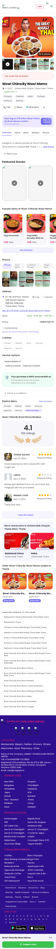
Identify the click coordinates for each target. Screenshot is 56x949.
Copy (37, 297)
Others (13, 922)
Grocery (37, 744)
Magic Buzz (47, 266)
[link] (13, 229)
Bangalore (9, 785)
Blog (43, 887)
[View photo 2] (19, 64)
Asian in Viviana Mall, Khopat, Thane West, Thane (24, 638)
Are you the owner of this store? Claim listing (20, 332)
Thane (31, 799)
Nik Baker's (9, 863)
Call (50, 937)
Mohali (7, 796)
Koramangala (10, 818)
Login (40, 6)
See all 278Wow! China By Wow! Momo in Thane (26, 310)
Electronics (7, 748)
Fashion (28, 744)
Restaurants (7, 744)
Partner (26, 897)
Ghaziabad (9, 789)
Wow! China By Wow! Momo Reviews (19, 680)
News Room (10, 887)
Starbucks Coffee (12, 873)
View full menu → (46, 401)
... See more (47, 146)
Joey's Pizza (9, 877)
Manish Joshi (21, 495)
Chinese (7, 343)
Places (18, 897)
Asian (28, 343)
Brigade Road (34, 818)
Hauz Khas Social (35, 881)
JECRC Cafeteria (35, 870)
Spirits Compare (22, 892)
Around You (33, 887)
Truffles (8, 855)
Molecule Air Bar (11, 866)
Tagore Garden (35, 844)
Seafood (7, 348)
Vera (32, 901)
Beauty (19, 744)
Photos (7, 265)
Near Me (9, 892)
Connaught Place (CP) (38, 840)
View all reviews (26, 515)
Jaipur (7, 792)
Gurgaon (32, 781)
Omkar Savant (22, 454)
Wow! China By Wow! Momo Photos (18, 668)
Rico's (30, 877)
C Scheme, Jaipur (36, 833)
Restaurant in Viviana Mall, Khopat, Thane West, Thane (26, 617)
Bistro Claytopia (35, 855)
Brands (35, 897)
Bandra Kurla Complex (14, 836)
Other (36, 748)
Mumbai (31, 796)
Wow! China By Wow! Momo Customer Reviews (23, 686)
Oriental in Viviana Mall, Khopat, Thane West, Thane (25, 632)
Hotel (17, 748)
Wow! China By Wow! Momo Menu (18, 696)
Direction (49, 297)
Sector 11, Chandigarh (14, 833)
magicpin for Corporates (16, 901)
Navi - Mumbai (11, 799)
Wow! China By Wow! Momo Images (19, 706)
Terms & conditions (16, 393)
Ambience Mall (35, 825)
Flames (31, 863)
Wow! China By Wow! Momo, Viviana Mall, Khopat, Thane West (27, 654)
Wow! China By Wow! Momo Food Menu (20, 701)
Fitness (47, 744)
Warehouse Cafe (36, 866)
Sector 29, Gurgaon (37, 822)
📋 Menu (18, 107)
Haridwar (32, 807)
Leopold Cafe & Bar (37, 873)
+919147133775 (46, 322)
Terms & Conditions (40, 892)
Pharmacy (26, 748)
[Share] (44, 107)
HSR (6, 822)
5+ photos (46, 54)
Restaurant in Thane (12, 622)
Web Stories (10, 906)
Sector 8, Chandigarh (14, 829)
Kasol (6, 807)
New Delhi (8, 781)
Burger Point (33, 859)
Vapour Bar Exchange (14, 870)
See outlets (46, 121)
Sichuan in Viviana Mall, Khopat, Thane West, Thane (25, 643)
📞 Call (6, 107)
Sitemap (9, 897)
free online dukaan (33, 721)
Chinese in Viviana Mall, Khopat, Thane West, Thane (25, 627)
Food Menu (17, 266)
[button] (7, 64)
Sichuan (39, 343)
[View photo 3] (31, 64)
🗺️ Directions (32, 107)
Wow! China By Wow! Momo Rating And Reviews (24, 691)
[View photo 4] (43, 64)
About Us (22, 887)
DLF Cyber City (11, 825)
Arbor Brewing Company (15, 859)
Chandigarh (33, 785)
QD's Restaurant (12, 881)
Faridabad (32, 789)
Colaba (31, 836)
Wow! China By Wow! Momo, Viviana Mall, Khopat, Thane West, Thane (27, 674)
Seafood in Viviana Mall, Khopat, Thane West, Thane (25, 648)
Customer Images (31, 266)
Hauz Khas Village (12, 844)
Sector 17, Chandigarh (38, 829)
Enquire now (29, 944)
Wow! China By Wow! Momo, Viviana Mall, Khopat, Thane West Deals (27, 662)
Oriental (18, 343)
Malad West (9, 840)
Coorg (30, 803)
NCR (29, 792)
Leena (17, 475)
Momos (19, 348)
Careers (42, 901)
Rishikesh (8, 803)
